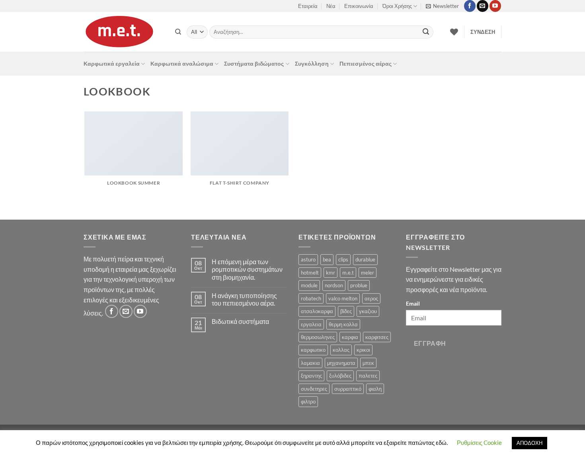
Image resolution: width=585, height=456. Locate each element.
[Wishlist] (454, 32)
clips (343, 259)
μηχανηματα (341, 363)
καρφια (350, 337)
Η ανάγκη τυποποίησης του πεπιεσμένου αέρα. (244, 299)
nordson (334, 285)
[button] (442, 6)
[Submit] (426, 32)
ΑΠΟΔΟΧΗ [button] (529, 443)
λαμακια (310, 363)
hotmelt (310, 272)
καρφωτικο (313, 350)
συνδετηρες (314, 389)
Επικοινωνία (358, 6)
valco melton (342, 298)
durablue (365, 259)
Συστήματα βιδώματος (254, 63)
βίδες (346, 311)
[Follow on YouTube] (495, 6)
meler (367, 272)
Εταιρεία (308, 6)
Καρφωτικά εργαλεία (112, 63)
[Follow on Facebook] (470, 6)
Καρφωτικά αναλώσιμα (181, 63)
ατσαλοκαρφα (317, 311)
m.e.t (348, 272)
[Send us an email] (482, 6)
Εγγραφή (430, 343)
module (309, 285)
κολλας (341, 350)
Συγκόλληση (312, 63)
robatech (311, 298)
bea (327, 259)
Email (413, 303)
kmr (330, 272)
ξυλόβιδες (340, 375)
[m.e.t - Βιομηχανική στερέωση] (123, 32)
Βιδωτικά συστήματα (240, 321)
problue (358, 285)
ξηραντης (311, 375)
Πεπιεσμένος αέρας (365, 63)
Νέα (330, 6)
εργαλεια (311, 324)
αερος (371, 298)
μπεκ (368, 363)
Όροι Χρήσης (397, 6)
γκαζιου (368, 311)
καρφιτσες (376, 337)
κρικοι (363, 350)
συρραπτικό (347, 389)
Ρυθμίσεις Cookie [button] (479, 442)
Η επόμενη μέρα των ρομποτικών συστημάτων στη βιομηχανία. (247, 269)
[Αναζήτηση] (178, 31)
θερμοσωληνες (318, 337)
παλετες (368, 375)
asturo (308, 259)
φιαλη (375, 389)
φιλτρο (308, 401)
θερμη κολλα (343, 324)
